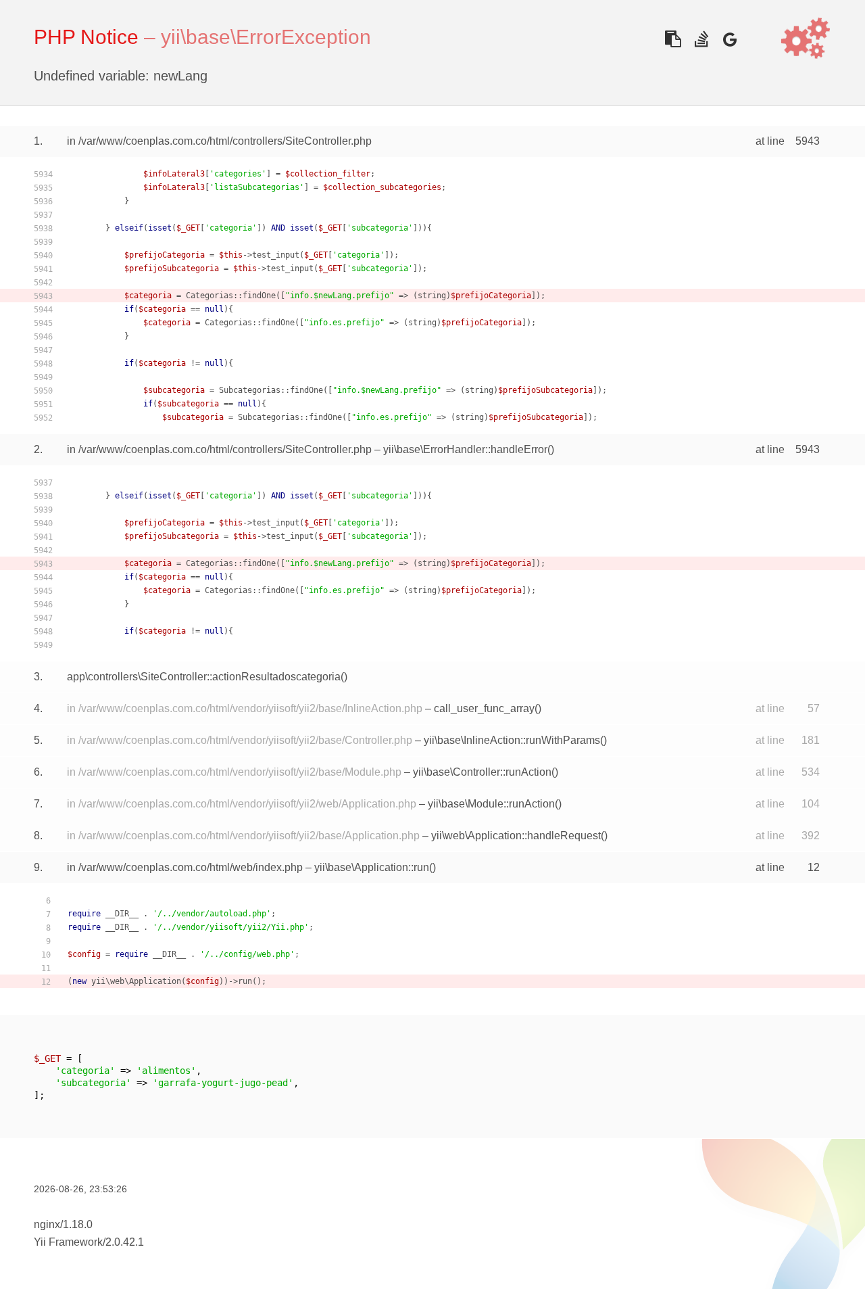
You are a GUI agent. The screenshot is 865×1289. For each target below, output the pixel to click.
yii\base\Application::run (371, 867)
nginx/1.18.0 (63, 1224)
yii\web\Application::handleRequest (516, 835)
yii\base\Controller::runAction (482, 772)
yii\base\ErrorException (266, 37)
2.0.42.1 (124, 1242)
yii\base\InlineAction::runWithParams (512, 740)
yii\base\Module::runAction (491, 804)
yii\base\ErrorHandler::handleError (465, 449)
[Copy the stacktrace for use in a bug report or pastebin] (673, 39)
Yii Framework (68, 1242)
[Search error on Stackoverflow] (701, 39)
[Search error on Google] (729, 39)
